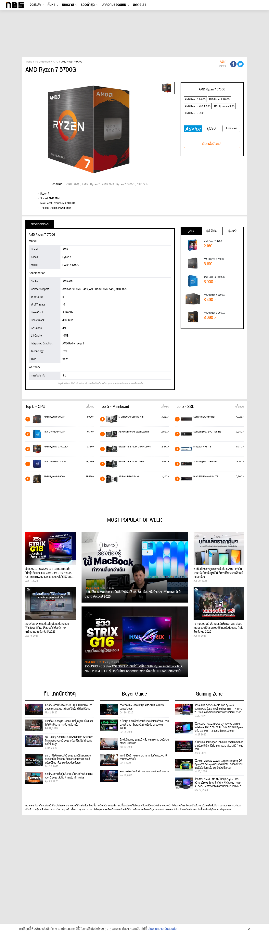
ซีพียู (77, 185)
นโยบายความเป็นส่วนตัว (162, 929)
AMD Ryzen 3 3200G (219, 99)
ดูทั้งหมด (90, 406)
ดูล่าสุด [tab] (191, 231)
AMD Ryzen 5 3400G (195, 99)
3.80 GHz (142, 185)
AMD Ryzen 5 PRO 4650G (198, 106)
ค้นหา (51, 4)
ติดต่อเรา (139, 4)
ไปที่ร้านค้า (231, 128)
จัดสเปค (35, 4)
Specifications (40, 224)
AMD (85, 185)
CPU (69, 185)
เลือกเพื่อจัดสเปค (212, 144)
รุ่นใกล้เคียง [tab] (211, 231)
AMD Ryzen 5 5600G (224, 106)
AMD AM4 (108, 185)
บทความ (68, 4)
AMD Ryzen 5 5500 (194, 113)
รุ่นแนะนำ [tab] (232, 231)
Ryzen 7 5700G (125, 185)
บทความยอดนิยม (114, 4)
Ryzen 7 (95, 185)
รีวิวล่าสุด (88, 4)
